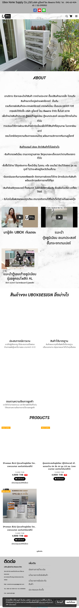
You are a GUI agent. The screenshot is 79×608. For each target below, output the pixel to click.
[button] (66, 16)
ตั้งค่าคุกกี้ (60, 602)
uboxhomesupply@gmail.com (15, 584)
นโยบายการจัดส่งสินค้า (38, 575)
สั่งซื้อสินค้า (20, 479)
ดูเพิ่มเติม (39, 551)
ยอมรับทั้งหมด (71, 602)
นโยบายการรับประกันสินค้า (37, 582)
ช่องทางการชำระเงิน (37, 569)
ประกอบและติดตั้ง (36, 590)
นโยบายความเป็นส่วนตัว (46, 602)
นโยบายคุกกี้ (12, 604)
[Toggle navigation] (76, 16)
